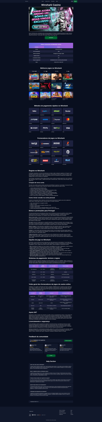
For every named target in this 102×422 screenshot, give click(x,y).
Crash (56, 71)
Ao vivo (45, 71)
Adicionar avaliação (68, 340)
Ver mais (51, 355)
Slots (67, 71)
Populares (33, 71)
